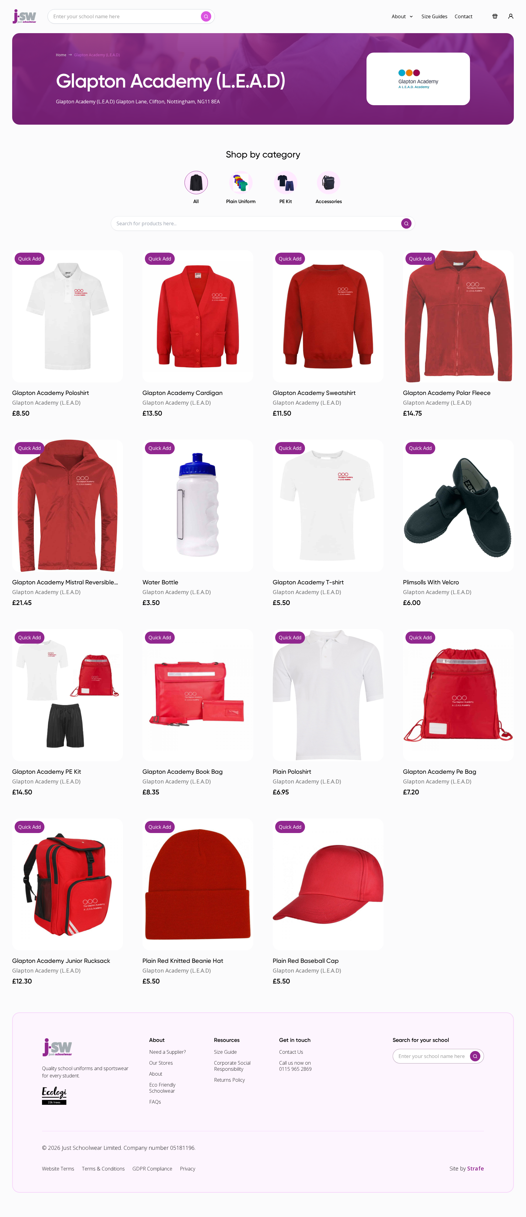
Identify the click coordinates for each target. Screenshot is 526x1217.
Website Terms (58, 1168)
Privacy (187, 1168)
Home (61, 54)
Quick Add (29, 258)
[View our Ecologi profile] (54, 1096)
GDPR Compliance (152, 1168)
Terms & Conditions (103, 1168)
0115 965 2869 (295, 1069)
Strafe (475, 1168)
